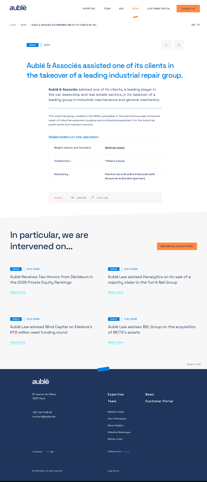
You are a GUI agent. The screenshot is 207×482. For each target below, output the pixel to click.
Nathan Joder (115, 439)
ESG (121, 8)
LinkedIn (126, 451)
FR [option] (198, 24)
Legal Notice (113, 471)
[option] (198, 24)
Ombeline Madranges (119, 432)
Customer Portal (158, 8)
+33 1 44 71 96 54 (42, 412)
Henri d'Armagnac (117, 418)
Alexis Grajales (115, 425)
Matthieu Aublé (115, 147)
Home (13, 24)
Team (107, 8)
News (135, 8)
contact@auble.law (43, 416)
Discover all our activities (177, 246)
